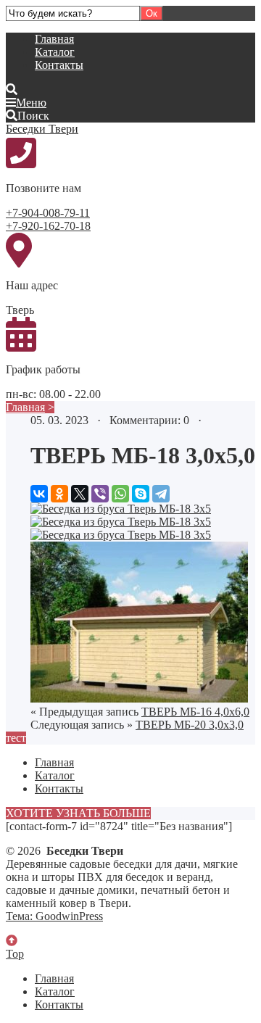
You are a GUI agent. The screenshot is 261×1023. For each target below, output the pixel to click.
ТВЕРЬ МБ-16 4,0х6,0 (195, 711)
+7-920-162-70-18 (48, 226)
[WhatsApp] (120, 493)
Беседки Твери (42, 129)
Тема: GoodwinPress (54, 916)
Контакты (59, 65)
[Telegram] (161, 493)
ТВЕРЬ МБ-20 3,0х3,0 (190, 724)
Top (15, 954)
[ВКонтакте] (39, 493)
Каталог (55, 52)
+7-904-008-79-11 (48, 213)
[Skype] (140, 493)
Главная (54, 39)
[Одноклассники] (59, 493)
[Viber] (100, 493)
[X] (79, 493)
